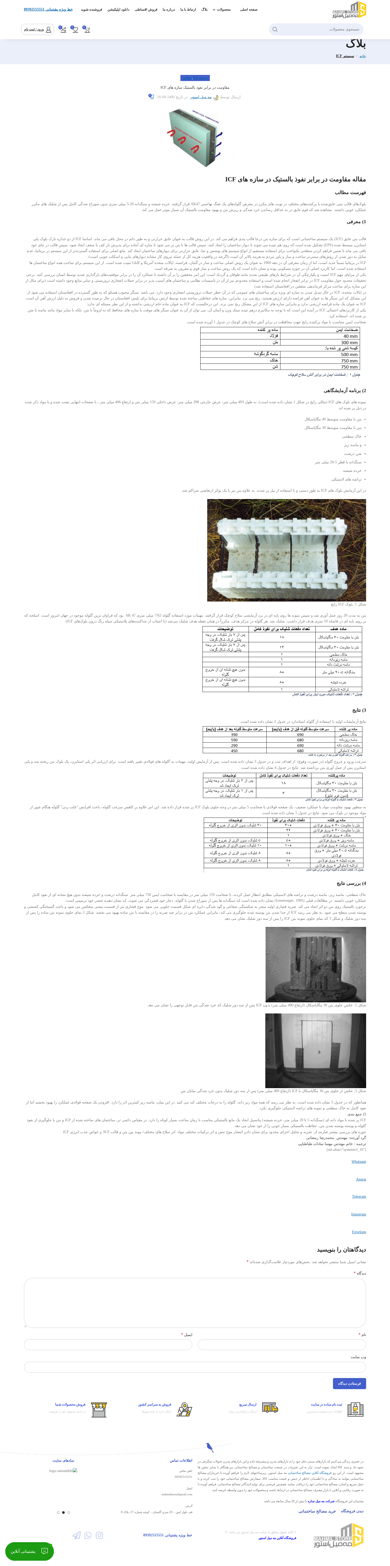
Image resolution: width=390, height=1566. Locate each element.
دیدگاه (360, 1273)
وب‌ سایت (358, 1357)
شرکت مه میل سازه (321, 1501)
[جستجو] (275, 29)
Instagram (358, 1214)
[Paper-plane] (76, 1535)
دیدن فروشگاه (352, 1511)
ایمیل (186, 1334)
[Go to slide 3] (58, 1512)
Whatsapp (359, 1162)
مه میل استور (201, 97)
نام (362, 1334)
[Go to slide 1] (68, 1512)
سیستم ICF (345, 56)
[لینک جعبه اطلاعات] (323, 1409)
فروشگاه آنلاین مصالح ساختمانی (310, 1473)
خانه (362, 56)
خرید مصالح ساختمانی (317, 1511)
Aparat (361, 1179)
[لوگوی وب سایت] (349, 9)
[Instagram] (99, 1535)
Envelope (359, 1232)
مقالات (187, 77)
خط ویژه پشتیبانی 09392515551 (48, 9)
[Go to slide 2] (63, 1512)
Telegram (359, 1197)
